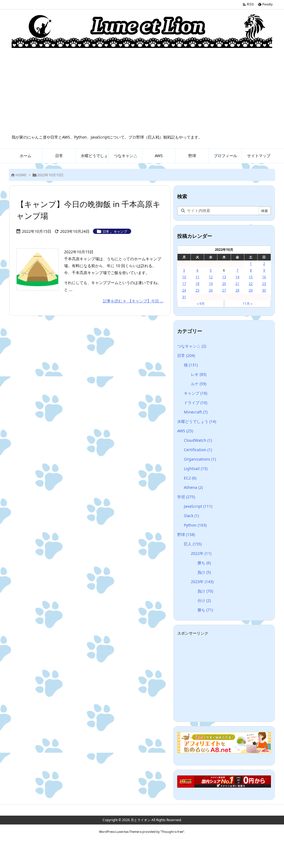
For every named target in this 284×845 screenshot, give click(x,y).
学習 (186, 496)
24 (184, 290)
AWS (185, 430)
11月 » (247, 303)
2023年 (202, 581)
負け (204, 572)
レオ (198, 374)
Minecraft (195, 412)
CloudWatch (198, 440)
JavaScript (198, 506)
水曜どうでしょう (196, 421)
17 (184, 283)
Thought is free (172, 831)
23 (264, 283)
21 (237, 283)
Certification (198, 449)
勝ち (204, 562)
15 (251, 277)
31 (184, 297)
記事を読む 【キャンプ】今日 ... (133, 300)
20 (224, 283)
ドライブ (195, 402)
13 (224, 277)
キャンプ (120, 231)
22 (251, 283)
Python (195, 525)
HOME (21, 174)
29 (251, 290)
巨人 (193, 544)
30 (264, 290)
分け (204, 600)
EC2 (190, 478)
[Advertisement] (142, 93)
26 (211, 290)
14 (237, 277)
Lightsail (195, 468)
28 (237, 290)
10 (184, 277)
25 (197, 290)
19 (211, 283)
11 (197, 277)
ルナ (198, 383)
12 (211, 277)
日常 (106, 231)
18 (197, 283)
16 (264, 277)
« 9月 (201, 303)
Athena (193, 487)
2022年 (201, 553)
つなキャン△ (191, 346)
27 (224, 290)
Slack (191, 515)
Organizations (200, 459)
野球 (186, 534)
